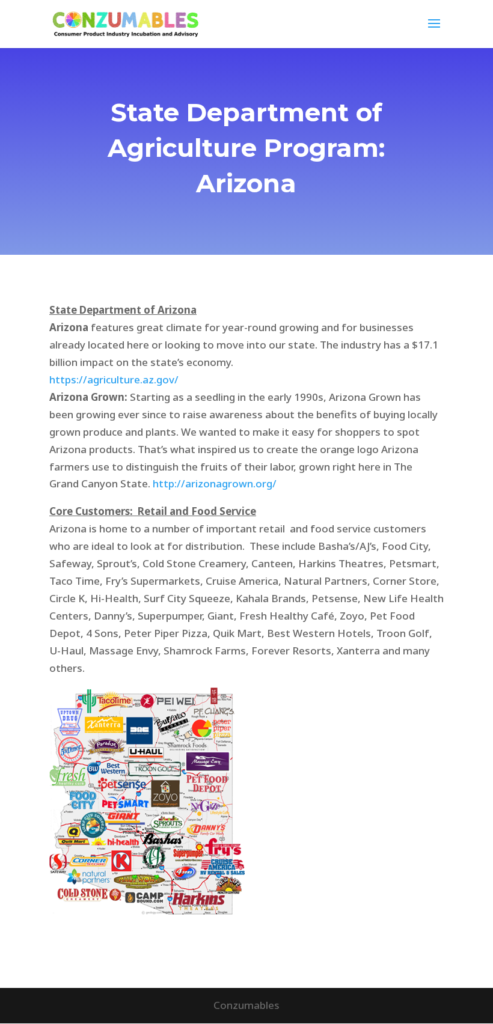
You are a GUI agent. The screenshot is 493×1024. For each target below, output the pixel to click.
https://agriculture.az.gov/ (114, 379)
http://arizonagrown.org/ (215, 483)
